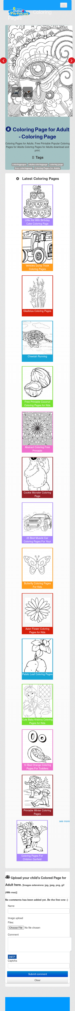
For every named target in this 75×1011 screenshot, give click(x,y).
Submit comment (37, 974)
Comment (13, 934)
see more (64, 821)
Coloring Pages (30, 15)
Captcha (12, 960)
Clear (37, 980)
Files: (11, 922)
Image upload (15, 918)
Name (11, 905)
